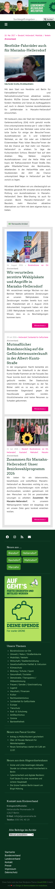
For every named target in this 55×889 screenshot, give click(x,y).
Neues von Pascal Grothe (21, 732)
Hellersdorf (29, 35)
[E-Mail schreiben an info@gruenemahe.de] (29, 537)
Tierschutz (15, 708)
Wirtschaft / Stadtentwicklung (24, 660)
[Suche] (48, 24)
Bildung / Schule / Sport (22, 671)
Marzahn (45, 452)
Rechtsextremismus (19, 698)
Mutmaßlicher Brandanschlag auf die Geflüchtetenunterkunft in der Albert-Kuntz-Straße (27, 353)
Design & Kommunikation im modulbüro (31, 885)
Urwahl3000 (42, 882)
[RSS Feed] (22, 537)
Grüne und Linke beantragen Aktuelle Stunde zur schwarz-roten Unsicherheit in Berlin (28, 768)
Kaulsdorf (23, 452)
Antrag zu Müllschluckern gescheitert (26, 736)
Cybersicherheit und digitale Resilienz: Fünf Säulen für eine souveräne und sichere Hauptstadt (27, 778)
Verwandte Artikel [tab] (19, 224)
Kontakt (9, 862)
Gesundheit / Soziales (20, 674)
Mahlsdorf (34, 452)
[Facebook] (7, 537)
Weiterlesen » (40, 325)
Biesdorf (21, 35)
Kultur (13, 694)
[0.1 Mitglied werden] (23, 596)
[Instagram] (14, 537)
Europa (13, 704)
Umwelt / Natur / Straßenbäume (25, 654)
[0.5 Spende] (23, 640)
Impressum (10, 868)
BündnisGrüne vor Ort (38, 265)
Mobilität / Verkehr (42, 35)
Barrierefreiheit (17, 721)
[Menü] (6, 24)
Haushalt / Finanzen (20, 691)
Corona (13, 718)
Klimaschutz (16, 667)
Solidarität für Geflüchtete (38, 337)
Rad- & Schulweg (18, 711)
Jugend (13, 687)
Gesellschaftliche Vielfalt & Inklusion (28, 664)
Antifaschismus (17, 714)
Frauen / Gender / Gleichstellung (26, 684)
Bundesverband (12, 855)
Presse (8, 865)
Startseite (10, 852)
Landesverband (12, 858)
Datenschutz (11, 872)
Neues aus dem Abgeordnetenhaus (27, 760)
